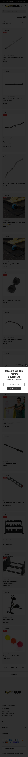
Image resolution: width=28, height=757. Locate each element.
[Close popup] (26, 365)
